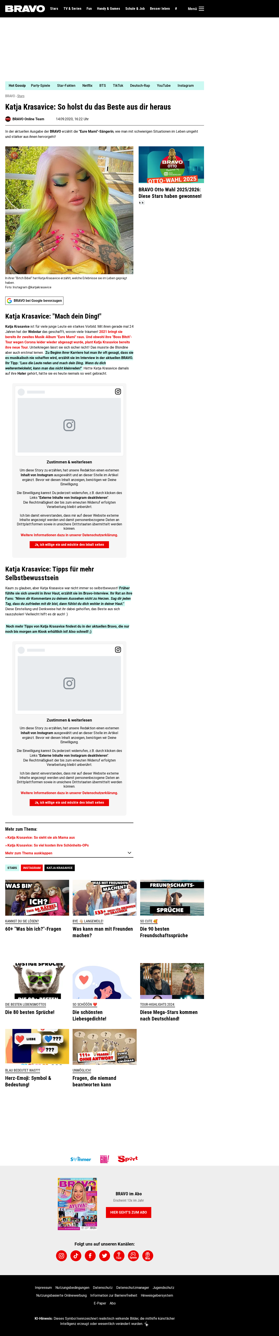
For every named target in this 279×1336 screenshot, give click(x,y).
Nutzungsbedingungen (72, 1288)
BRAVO (10, 96)
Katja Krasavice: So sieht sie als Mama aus (41, 837)
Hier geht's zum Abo (128, 1212)
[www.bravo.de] (25, 8)
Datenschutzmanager (132, 1288)
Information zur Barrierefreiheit (113, 1295)
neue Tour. (20, 347)
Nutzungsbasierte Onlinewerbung (61, 1295)
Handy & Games (108, 8)
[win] (147, 1255)
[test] (119, 1255)
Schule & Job (135, 8)
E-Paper (100, 1303)
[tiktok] (75, 1255)
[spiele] (133, 1255)
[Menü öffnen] (201, 8)
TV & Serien (72, 8)
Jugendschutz (163, 1288)
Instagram (32, 868)
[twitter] (104, 1255)
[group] (102, 85)
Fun (89, 8)
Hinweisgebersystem (157, 1295)
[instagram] (61, 1255)
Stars (54, 8)
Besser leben (160, 8)
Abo (113, 1303)
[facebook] (90, 1255)
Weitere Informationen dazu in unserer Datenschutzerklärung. (69, 535)
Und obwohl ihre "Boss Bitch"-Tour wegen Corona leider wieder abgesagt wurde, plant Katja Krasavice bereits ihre (68, 342)
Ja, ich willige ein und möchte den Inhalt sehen (69, 545)
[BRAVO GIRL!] (105, 1159)
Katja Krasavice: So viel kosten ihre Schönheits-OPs (48, 845)
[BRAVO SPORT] (129, 1159)
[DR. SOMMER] (81, 1159)
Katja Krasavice (60, 868)
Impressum (43, 1288)
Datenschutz (103, 1288)
